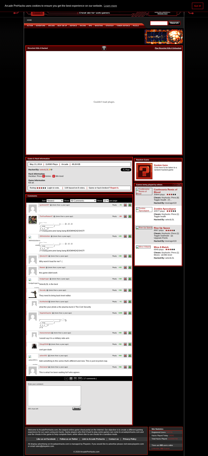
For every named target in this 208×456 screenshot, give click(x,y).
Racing (83, 26)
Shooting (99, 26)
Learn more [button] (110, 5)
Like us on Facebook (46, 439)
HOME (29, 20)
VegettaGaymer (45, 313)
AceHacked (44, 301)
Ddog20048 (44, 344)
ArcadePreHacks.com (89, 452)
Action (30, 26)
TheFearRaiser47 (46, 216)
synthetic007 (44, 205)
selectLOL (44, 170)
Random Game (161, 165)
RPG (90, 26)
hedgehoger (44, 279)
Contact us (114, 439)
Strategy (110, 26)
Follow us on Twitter (69, 439)
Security (43, 290)
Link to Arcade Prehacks (93, 439)
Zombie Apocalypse (165, 208)
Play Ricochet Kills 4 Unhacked (168, 48)
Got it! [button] (197, 6)
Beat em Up (62, 26)
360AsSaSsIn (45, 236)
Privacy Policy (129, 439)
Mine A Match (161, 247)
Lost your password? (162, 12)
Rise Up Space (162, 228)
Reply (114, 205)
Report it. (114, 188)
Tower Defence (123, 26)
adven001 (43, 355)
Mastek (42, 267)
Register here (163, 13)
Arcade (51, 26)
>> (80, 379)
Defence (73, 26)
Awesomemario (45, 333)
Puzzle (136, 26)
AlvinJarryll (43, 367)
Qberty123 (44, 256)
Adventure (40, 26)
